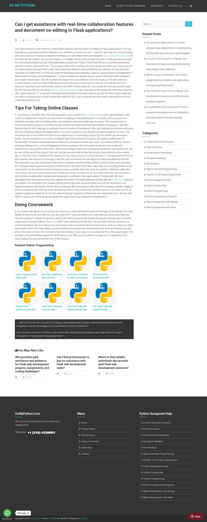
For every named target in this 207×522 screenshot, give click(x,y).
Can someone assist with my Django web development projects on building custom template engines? (167, 96)
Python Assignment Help (158, 180)
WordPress (83, 518)
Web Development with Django (162, 202)
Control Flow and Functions (160, 141)
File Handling (152, 163)
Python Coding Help (156, 185)
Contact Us (175, 6)
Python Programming (157, 191)
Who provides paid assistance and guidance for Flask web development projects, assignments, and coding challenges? (32, 364)
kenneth (28, 40)
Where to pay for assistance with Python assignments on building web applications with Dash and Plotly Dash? (167, 80)
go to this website (93, 114)
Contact (85, 453)
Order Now (156, 6)
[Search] (188, 24)
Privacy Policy (88, 429)
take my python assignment (64, 89)
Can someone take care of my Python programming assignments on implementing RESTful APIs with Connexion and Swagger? (169, 48)
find (106, 155)
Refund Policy (88, 435)
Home (108, 6)
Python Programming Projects (161, 196)
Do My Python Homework (130, 6)
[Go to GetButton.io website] (7, 519)
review (54, 221)
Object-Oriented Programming (161, 169)
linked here (117, 179)
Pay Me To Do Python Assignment (163, 174)
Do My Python (22, 5)
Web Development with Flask (50, 40)
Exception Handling (156, 158)
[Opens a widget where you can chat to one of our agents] (195, 516)
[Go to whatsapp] (7, 513)
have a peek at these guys (116, 55)
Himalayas (52, 518)
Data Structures (154, 147)
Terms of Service (90, 441)
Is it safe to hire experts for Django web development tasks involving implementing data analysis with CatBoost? (168, 64)
